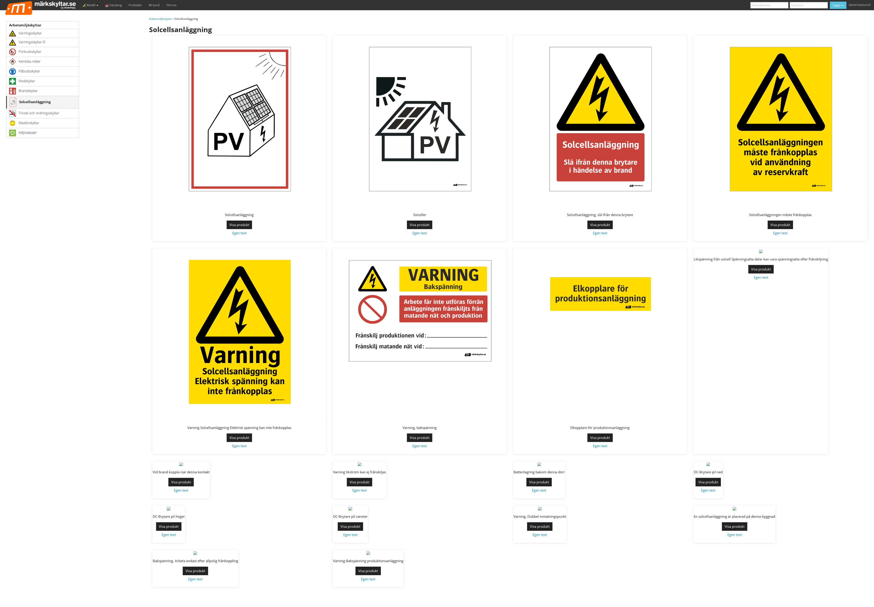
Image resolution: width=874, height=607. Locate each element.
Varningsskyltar (30, 33)
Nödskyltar (27, 81)
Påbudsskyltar (29, 71)
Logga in (838, 5)
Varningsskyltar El (32, 42)
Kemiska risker (30, 61)
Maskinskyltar (29, 122)
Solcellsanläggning (35, 101)
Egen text (239, 233)
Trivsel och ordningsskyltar (39, 113)
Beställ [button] (91, 5)
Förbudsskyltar (30, 51)
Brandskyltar (28, 90)
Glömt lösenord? (860, 5)
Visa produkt (239, 224)
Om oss (171, 5)
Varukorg (115, 5)
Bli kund (154, 5)
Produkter (135, 5)
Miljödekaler (28, 132)
